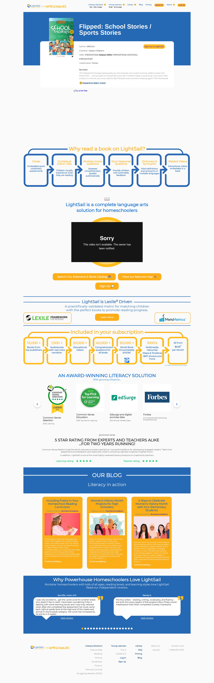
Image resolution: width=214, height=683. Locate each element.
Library (138, 646)
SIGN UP (159, 5)
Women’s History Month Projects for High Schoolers (107, 504)
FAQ (140, 650)
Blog (141, 5)
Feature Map (96, 650)
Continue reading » (53, 561)
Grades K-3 (121, 654)
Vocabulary (97, 662)
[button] (82, 628)
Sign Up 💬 (107, 286)
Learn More (107, 317)
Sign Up (122, 662)
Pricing (148, 5)
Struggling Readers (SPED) (89, 673)
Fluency (98, 665)
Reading (98, 654)
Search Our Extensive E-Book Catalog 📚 (84, 276)
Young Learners (118, 646)
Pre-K (123, 650)
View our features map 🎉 (139, 276)
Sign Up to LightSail (154, 46)
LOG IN (182, 5)
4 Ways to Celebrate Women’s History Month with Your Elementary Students (151, 505)
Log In (123, 658)
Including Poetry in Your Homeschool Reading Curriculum (62, 504)
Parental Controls (93, 669)
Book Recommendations (70, 511)
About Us (155, 646)
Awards (156, 650)
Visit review (67, 618)
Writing (98, 658)
